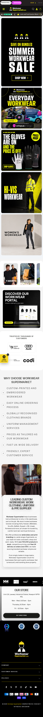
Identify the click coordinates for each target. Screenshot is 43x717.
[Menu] (3, 9)
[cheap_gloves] (21, 150)
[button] (33, 9)
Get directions (21, 615)
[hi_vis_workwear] (21, 192)
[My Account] (36, 9)
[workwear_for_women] (21, 234)
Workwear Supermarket (14, 704)
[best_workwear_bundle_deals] (21, 52)
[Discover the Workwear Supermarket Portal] (21, 309)
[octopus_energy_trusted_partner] (21, 108)
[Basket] (40, 9)
